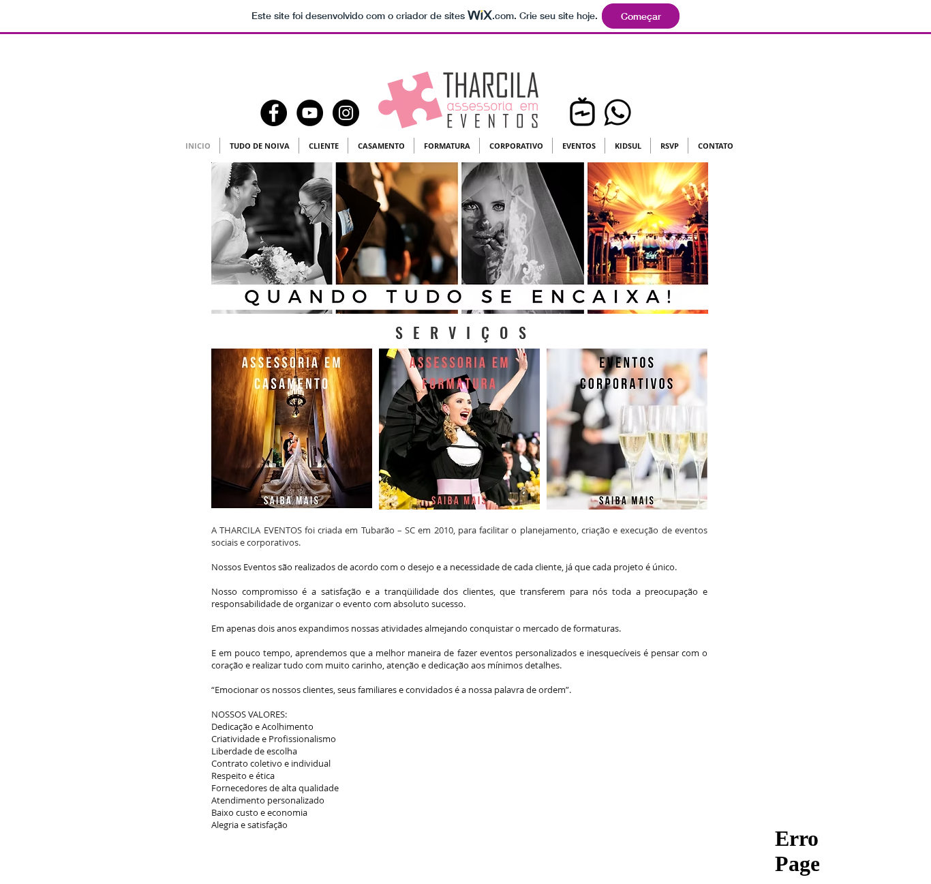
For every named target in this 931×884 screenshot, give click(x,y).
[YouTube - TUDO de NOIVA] (309, 113)
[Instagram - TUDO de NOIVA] (346, 113)
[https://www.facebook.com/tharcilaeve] (273, 113)
